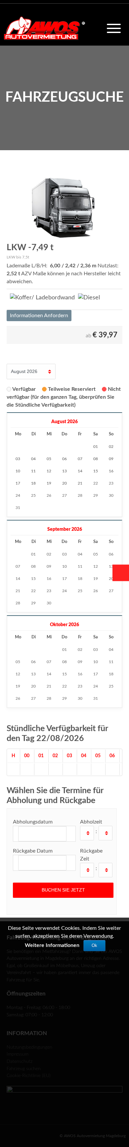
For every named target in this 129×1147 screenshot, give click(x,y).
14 (18, 579)
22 (95, 483)
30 (111, 495)
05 (95, 554)
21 (18, 591)
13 (111, 566)
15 (33, 579)
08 (33, 566)
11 (80, 566)
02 (49, 554)
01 (33, 554)
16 (49, 579)
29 (95, 495)
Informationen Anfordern (39, 315)
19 (95, 579)
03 (64, 554)
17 (64, 579)
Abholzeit (91, 822)
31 (18, 508)
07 (18, 566)
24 (18, 495)
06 (111, 554)
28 (80, 495)
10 (64, 566)
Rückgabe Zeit (91, 854)
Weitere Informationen (52, 945)
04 (80, 554)
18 (80, 579)
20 (111, 579)
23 (111, 483)
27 (64, 495)
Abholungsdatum (33, 822)
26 (49, 495)
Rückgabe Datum (33, 851)
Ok (94, 945)
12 (95, 566)
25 (33, 495)
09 (49, 566)
